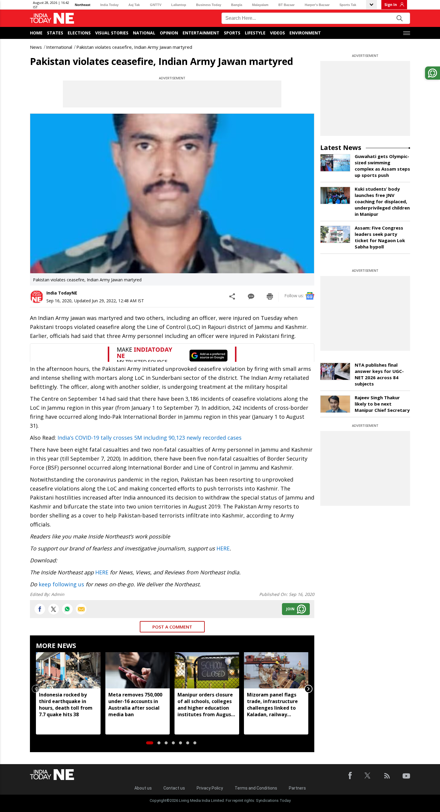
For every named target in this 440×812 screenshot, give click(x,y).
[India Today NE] (52, 18)
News (36, 47)
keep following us (61, 584)
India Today (109, 5)
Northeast (82, 5)
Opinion (169, 33)
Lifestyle (255, 33)
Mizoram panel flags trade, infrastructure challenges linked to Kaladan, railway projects (272, 704)
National (144, 33)
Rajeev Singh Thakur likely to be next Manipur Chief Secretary (382, 403)
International (59, 47)
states (55, 33)
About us (143, 788)
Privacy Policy (210, 788)
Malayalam (260, 5)
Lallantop (178, 5)
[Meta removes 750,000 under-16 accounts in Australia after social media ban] (137, 670)
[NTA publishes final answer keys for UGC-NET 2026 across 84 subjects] (335, 371)
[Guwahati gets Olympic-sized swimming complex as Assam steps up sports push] (335, 162)
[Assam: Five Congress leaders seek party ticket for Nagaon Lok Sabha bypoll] (335, 234)
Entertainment (201, 33)
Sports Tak (347, 5)
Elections (79, 33)
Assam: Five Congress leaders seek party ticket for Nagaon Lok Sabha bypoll (380, 237)
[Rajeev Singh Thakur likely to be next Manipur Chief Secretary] (335, 404)
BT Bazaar (286, 5)
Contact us (174, 788)
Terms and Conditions (256, 788)
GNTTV (155, 5)
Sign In (390, 4)
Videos (277, 33)
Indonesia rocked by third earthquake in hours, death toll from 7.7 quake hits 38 (65, 704)
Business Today (208, 5)
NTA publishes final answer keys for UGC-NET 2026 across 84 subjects (379, 374)
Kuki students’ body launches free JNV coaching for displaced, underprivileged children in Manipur (382, 201)
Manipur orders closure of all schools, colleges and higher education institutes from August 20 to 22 (205, 704)
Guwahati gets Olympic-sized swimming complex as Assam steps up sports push (382, 165)
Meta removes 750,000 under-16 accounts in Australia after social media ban (135, 704)
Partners (297, 788)
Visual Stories (111, 33)
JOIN (290, 608)
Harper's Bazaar (317, 5)
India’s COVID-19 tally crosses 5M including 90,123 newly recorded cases (149, 437)
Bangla (236, 5)
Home (36, 33)
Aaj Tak (134, 5)
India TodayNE (61, 293)
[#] (67, 609)
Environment (305, 33)
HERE (223, 548)
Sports (232, 33)
